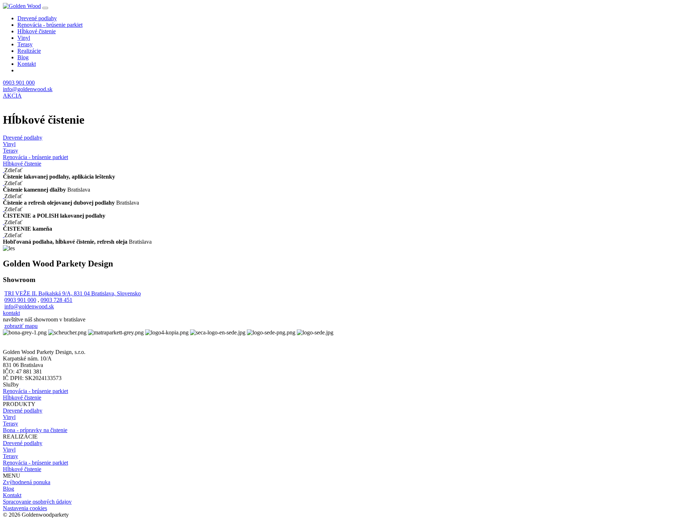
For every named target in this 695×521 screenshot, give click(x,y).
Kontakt (26, 64)
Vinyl (23, 38)
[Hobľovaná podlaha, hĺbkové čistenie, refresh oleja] (3, 235)
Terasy (25, 44)
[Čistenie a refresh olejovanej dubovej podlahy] (3, 196)
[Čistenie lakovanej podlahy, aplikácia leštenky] (3, 170)
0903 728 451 (56, 300)
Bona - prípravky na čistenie (35, 430)
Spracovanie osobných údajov (37, 502)
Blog (23, 57)
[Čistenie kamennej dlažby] (3, 183)
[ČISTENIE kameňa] (3, 222)
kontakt (11, 313)
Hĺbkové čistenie (36, 31)
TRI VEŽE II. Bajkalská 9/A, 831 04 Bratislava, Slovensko (72, 293)
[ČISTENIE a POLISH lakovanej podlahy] (3, 209)
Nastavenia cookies (25, 508)
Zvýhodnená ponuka (26, 482)
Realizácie (29, 51)
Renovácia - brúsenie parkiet (50, 25)
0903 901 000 (19, 83)
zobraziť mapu (21, 326)
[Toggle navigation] (45, 8)
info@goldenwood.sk (27, 89)
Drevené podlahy (37, 18)
